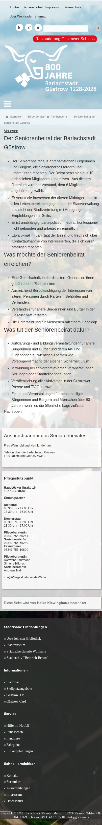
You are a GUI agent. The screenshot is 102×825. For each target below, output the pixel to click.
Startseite (16, 116)
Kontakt (15, 7)
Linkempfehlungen (19, 751)
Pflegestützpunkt (18, 478)
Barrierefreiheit (33, 7)
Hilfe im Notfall (17, 725)
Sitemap (40, 16)
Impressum (53, 7)
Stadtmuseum (15, 645)
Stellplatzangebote (19, 688)
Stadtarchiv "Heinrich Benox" (27, 658)
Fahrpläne (13, 745)
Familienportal (59, 116)
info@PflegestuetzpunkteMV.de (25, 577)
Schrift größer (28, 27)
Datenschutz (72, 7)
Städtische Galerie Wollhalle (26, 651)
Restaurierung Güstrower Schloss (65, 39)
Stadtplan (13, 682)
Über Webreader (20, 16)
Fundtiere (13, 738)
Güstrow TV (15, 695)
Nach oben (13, 411)
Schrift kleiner (38, 27)
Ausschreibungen (18, 788)
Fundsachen (14, 732)
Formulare (13, 782)
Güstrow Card (16, 701)
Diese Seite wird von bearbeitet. (45, 603)
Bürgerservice (36, 116)
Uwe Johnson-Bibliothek (23, 638)
